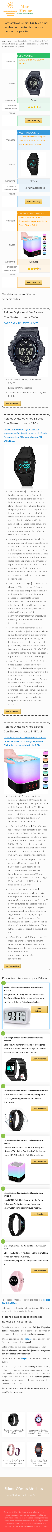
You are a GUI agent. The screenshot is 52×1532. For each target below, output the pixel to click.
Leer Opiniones (39, 1009)
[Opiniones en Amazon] (35, 107)
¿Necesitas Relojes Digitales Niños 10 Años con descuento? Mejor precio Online (13, 1462)
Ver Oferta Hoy (33, 121)
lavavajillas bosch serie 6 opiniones (22, 1495)
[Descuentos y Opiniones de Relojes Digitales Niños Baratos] (13, 1420)
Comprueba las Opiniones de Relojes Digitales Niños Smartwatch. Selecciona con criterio (38, 1432)
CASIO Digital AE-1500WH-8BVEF (21, 323)
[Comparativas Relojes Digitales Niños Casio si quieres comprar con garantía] (38, 1450)
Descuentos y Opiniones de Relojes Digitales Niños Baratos (13, 1432)
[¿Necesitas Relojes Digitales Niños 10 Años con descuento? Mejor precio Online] (13, 1450)
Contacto (43, 1526)
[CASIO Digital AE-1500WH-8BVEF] (26, 376)
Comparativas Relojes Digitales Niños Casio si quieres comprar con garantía (38, 1462)
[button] (46, 9)
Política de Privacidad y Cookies (27, 1526)
